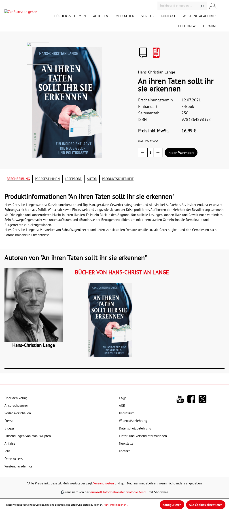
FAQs (122, 398)
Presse (8, 421)
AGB (122, 405)
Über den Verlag (16, 398)
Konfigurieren (172, 505)
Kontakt (124, 451)
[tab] (18, 179)
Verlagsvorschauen (17, 413)
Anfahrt (9, 443)
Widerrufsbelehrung (133, 421)
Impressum (126, 413)
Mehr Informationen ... (116, 504)
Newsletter (127, 443)
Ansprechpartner (16, 405)
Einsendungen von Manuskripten (27, 436)
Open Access (13, 459)
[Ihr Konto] (213, 5)
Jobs (7, 451)
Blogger (10, 428)
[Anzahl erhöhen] (158, 152)
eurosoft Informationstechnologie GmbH (119, 492)
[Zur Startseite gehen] (20, 13)
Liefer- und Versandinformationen (143, 436)
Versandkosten (103, 483)
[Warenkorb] (222, 5)
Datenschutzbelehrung (135, 428)
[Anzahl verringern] (143, 152)
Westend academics (18, 466)
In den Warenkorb (181, 152)
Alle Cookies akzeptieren (206, 505)
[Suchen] (202, 6)
